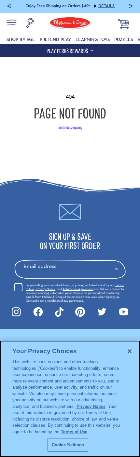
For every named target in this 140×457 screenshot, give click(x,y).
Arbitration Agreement (78, 289)
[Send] (118, 269)
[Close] (129, 351)
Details (106, 5)
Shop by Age (21, 39)
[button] (10, 7)
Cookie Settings (68, 444)
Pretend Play (55, 39)
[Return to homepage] (70, 23)
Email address (39, 266)
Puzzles (123, 39)
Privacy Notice (45, 289)
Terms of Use (74, 431)
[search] (29, 24)
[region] (70, 399)
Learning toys (93, 39)
